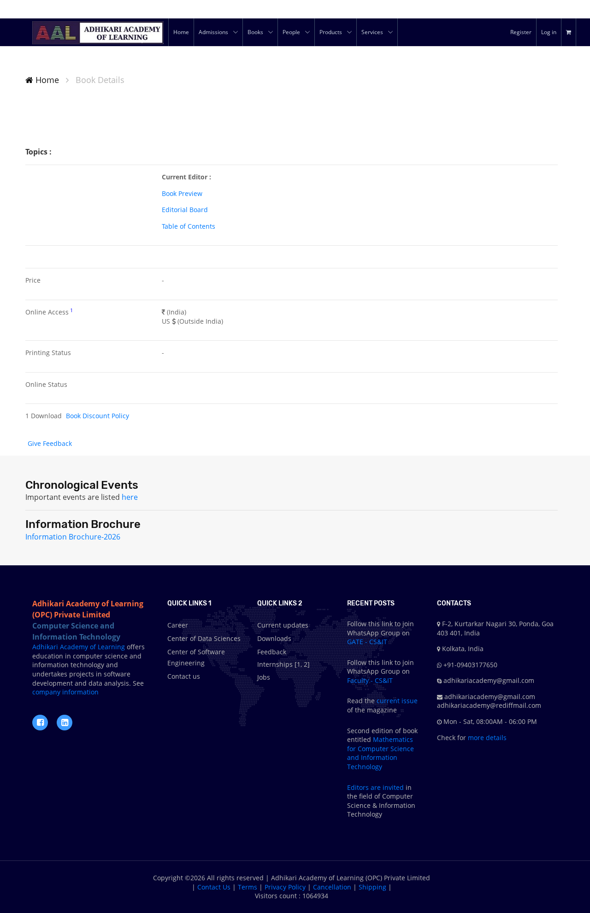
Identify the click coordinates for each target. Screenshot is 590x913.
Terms (247, 887)
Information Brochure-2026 (72, 537)
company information (65, 692)
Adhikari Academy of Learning (78, 646)
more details (486, 737)
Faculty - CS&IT (370, 680)
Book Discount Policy (97, 415)
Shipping (372, 887)
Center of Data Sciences (204, 638)
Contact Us (213, 887)
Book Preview (182, 193)
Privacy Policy (285, 887)
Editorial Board (185, 209)
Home (46, 79)
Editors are (365, 787)
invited (393, 787)
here (130, 497)
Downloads (274, 638)
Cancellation (332, 887)
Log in (548, 32)
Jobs (263, 677)
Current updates (282, 625)
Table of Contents (188, 226)
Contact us (183, 676)
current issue (397, 700)
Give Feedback (50, 443)
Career (177, 625)
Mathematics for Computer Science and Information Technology (380, 753)
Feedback (271, 651)
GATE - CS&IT (367, 641)
